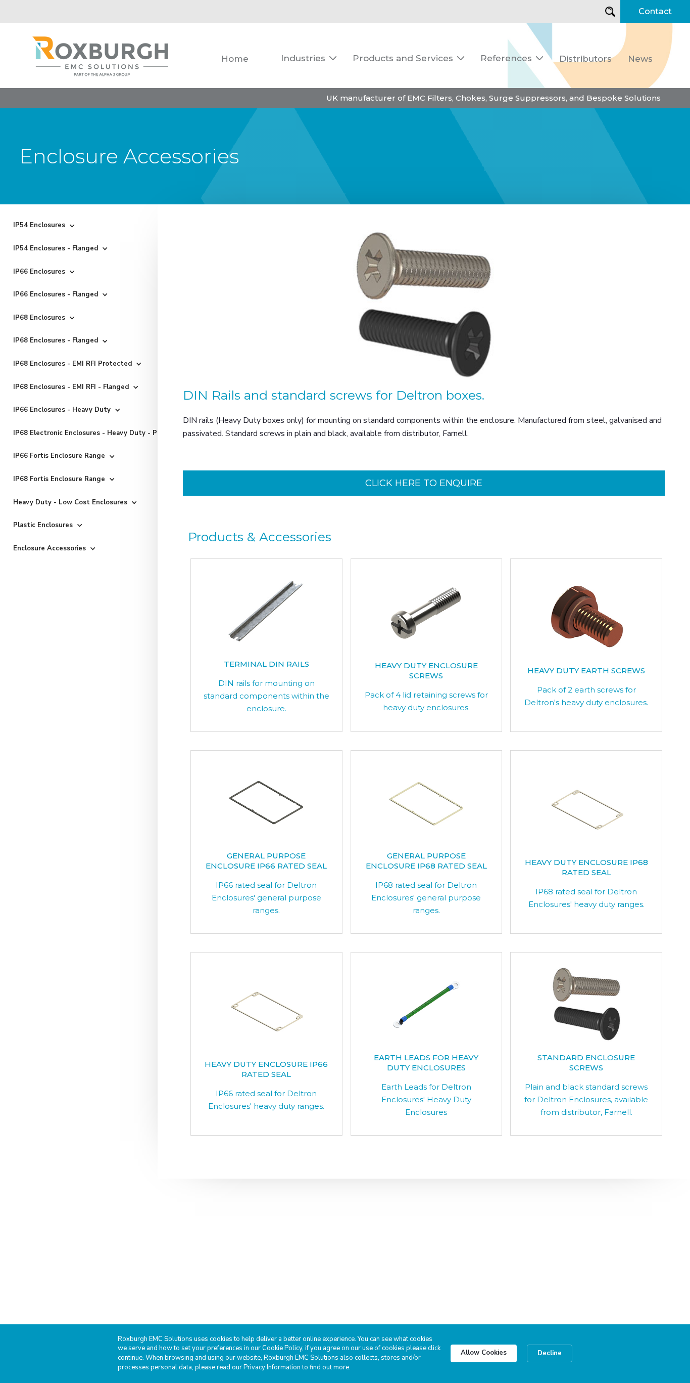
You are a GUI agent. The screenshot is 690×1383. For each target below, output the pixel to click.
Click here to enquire (423, 483)
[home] (101, 55)
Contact (655, 11)
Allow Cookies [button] (484, 1352)
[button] (308, 58)
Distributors (585, 59)
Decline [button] (549, 1353)
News (640, 59)
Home (235, 59)
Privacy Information (272, 1367)
